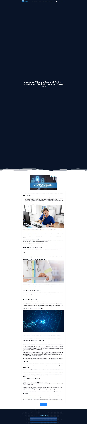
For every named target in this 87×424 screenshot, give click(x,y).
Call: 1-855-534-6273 (60, 1)
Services (35, 1)
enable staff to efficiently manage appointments (37, 306)
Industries (39, 1)
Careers (46, 1)
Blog (43, 1)
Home (32, 1)
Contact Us (50, 1)
